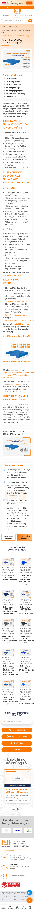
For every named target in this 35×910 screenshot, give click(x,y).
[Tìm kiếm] (30, 20)
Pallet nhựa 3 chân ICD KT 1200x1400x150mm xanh (10, 700)
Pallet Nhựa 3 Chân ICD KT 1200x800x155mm (9, 577)
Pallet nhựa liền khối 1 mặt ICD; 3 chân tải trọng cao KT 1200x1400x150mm (10, 670)
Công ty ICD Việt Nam (20, 324)
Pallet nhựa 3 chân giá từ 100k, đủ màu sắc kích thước (16, 31)
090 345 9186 (23, 865)
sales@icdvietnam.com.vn (18, 874)
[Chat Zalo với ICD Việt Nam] (29, 892)
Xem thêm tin (16, 808)
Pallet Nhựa (13, 27)
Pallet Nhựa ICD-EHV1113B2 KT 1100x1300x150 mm (25, 579)
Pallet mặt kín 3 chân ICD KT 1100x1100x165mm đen (10, 639)
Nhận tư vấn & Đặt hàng (25, 537)
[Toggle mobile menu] (3, 11)
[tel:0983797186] (29, 900)
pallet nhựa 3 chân (14, 275)
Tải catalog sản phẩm (8, 537)
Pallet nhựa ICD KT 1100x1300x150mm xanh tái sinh (10, 610)
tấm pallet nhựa (13, 384)
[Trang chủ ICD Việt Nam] (6, 829)
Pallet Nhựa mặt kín (8, 634)
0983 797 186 (14, 865)
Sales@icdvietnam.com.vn (16, 301)
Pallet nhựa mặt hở (8, 573)
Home (3, 27)
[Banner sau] (28, 63)
